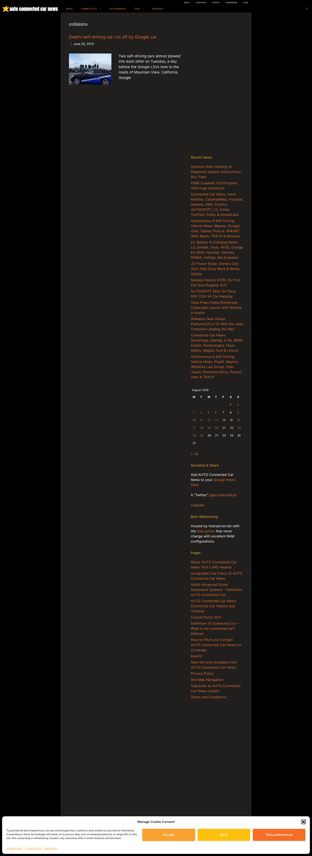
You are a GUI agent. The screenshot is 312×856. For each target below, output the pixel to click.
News (69, 8)
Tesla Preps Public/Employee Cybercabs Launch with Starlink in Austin (216, 307)
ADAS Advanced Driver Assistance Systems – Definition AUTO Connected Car (216, 589)
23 (239, 427)
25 (202, 435)
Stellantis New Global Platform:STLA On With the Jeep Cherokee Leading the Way (217, 324)
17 (194, 427)
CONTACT (216, 2)
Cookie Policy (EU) (206, 617)
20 (216, 427)
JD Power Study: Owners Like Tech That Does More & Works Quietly (215, 268)
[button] (303, 822)
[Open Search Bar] (306, 9)
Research (157, 8)
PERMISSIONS (231, 2)
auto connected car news (34, 8)
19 (209, 427)
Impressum (50, 848)
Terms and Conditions (208, 697)
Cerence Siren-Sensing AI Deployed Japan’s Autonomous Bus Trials (216, 171)
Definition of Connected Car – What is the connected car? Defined (215, 628)
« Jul (194, 454)
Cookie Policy (14, 848)
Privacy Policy (33, 848)
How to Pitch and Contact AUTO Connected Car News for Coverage (216, 645)
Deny (224, 835)
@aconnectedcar (223, 495)
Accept (168, 835)
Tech (137, 8)
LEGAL (246, 2)
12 (209, 420)
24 (194, 435)
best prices (206, 531)
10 (194, 420)
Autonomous (117, 8)
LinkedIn (197, 505)
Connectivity (89, 8)
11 (201, 420)
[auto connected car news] (6, 9)
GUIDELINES (201, 2)
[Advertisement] (217, 84)
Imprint (196, 656)
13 (216, 420)
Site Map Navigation (207, 679)
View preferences (279, 835)
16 (238, 420)
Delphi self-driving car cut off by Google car (113, 36)
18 (201, 427)
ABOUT (187, 2)
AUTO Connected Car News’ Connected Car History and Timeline (213, 606)
